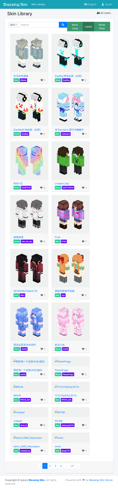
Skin (12, 24)
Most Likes (75, 26)
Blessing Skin (16, 4)
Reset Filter (102, 26)
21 (72, 465)
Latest (88, 26)
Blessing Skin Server (101, 480)
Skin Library (38, 4)
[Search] (63, 25)
